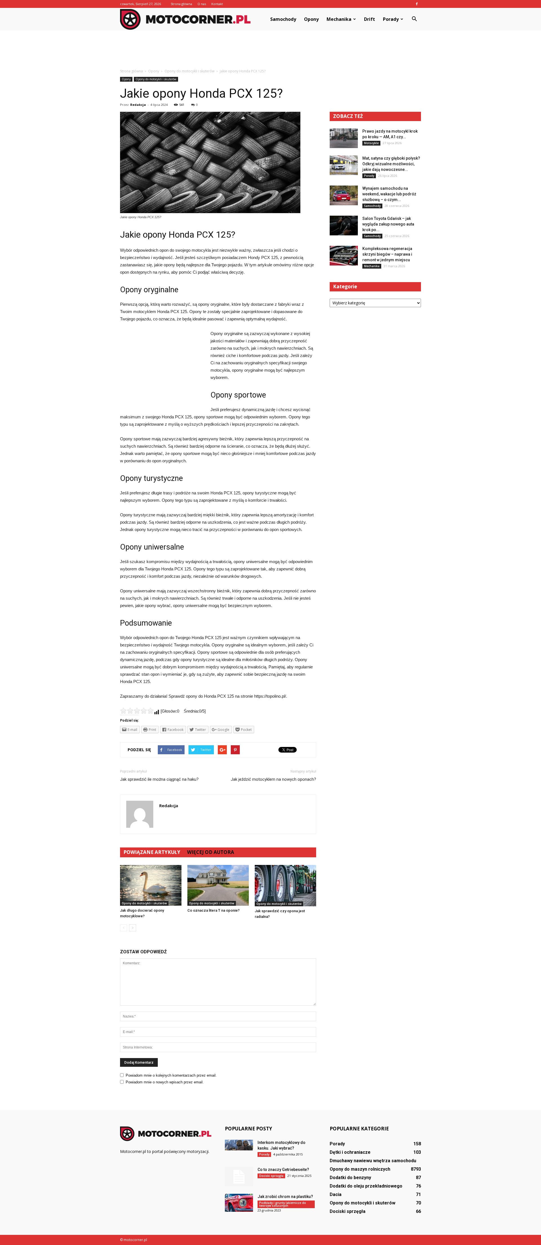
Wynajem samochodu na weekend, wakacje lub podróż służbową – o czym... (389, 194)
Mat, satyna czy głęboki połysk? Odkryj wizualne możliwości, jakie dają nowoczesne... (391, 164)
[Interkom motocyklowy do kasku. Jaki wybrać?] (239, 1145)
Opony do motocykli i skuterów (156, 79)
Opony (311, 19)
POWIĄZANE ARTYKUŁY (151, 852)
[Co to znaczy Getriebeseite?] (239, 1176)
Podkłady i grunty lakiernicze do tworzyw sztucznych (282, 1204)
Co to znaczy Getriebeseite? (283, 1169)
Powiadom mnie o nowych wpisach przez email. (165, 1082)
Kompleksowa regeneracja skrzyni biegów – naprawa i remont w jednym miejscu (387, 254)
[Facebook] (417, 4)
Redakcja (138, 104)
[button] (414, 19)
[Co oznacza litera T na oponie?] (218, 885)
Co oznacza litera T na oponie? (213, 910)
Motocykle (371, 143)
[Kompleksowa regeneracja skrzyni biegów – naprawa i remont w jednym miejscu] (344, 255)
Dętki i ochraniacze (350, 1152)
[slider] (137, 710)
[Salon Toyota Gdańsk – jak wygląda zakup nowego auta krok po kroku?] (344, 225)
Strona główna (181, 4)
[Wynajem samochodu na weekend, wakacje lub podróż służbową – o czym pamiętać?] (344, 195)
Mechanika (339, 19)
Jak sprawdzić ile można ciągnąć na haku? (159, 779)
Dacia (336, 1194)
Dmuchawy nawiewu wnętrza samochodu (373, 1160)
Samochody (283, 19)
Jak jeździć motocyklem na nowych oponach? (273, 779)
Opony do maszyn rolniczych (360, 1169)
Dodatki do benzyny (350, 1177)
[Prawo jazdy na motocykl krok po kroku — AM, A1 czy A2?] (344, 138)
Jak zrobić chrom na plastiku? (285, 1196)
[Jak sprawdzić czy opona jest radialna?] (285, 885)
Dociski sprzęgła (271, 1176)
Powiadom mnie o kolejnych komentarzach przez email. (171, 1075)
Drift (369, 19)
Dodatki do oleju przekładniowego (366, 1186)
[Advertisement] (270, 50)
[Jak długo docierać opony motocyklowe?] (150, 885)
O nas (202, 4)
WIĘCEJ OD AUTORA (210, 852)
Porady (391, 19)
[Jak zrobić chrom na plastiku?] (239, 1203)
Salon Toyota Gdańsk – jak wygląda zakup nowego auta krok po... (388, 224)
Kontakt (217, 4)
